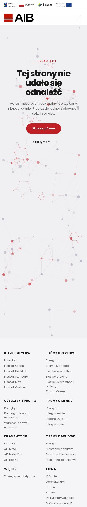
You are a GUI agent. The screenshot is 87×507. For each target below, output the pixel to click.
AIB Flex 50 (11, 460)
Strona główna (43, 128)
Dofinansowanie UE (59, 503)
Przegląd (10, 360)
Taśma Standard (57, 366)
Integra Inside (55, 413)
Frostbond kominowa (60, 454)
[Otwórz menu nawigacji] (78, 18)
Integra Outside (56, 419)
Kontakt (51, 493)
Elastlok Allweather (59, 371)
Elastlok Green (14, 366)
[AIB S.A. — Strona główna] (19, 18)
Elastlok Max (12, 382)
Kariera (51, 487)
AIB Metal (10, 449)
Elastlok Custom (15, 387)
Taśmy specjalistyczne (19, 476)
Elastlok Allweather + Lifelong (60, 384)
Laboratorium (55, 482)
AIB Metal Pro (13, 454)
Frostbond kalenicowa (61, 460)
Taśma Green (55, 391)
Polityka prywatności (60, 498)
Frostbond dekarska (60, 449)
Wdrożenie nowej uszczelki (16, 425)
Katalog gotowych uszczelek (16, 415)
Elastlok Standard (16, 377)
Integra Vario (55, 424)
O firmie (51, 476)
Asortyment (41, 142)
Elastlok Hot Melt (15, 371)
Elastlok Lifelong (57, 377)
